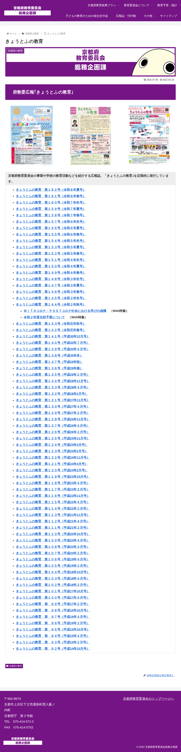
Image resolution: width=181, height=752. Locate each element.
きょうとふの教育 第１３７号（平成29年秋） (49, 362)
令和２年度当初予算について (44, 317)
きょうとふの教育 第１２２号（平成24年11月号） (53, 457)
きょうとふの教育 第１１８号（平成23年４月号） (52, 483)
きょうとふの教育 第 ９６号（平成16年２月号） (52, 623)
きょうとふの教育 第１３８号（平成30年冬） (49, 355)
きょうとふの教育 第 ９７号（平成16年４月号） (52, 616)
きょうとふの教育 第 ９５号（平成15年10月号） (53, 629)
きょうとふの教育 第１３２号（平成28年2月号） (52, 393)
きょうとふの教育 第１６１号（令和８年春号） (51, 196)
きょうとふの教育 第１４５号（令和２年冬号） (51, 298)
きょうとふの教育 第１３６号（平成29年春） (49, 368)
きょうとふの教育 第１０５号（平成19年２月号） (52, 565)
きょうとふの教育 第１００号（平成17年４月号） (52, 597)
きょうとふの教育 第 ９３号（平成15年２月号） (52, 642)
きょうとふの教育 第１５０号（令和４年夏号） (51, 266)
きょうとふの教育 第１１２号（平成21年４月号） (52, 521)
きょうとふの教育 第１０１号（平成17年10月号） (53, 591)
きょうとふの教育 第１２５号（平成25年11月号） (53, 438)
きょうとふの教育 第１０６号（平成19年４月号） (52, 559)
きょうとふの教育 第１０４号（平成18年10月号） (53, 572)
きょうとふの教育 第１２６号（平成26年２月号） (52, 432)
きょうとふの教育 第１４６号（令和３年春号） (51, 291)
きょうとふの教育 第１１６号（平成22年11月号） (53, 495)
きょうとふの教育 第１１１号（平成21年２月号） (52, 527)
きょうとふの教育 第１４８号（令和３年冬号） (51, 279)
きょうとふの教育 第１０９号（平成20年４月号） (52, 540)
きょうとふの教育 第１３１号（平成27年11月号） (53, 400)
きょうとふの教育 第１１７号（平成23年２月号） (52, 489)
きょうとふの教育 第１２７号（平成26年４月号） (52, 425)
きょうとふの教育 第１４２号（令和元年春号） (51, 330)
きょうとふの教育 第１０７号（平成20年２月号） (52, 553)
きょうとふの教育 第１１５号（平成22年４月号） (52, 502)
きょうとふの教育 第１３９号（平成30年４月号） (52, 349)
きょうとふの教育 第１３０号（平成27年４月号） (52, 406)
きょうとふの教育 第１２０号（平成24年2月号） (52, 470)
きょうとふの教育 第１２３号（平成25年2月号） (52, 451)
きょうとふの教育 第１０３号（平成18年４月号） (52, 578)
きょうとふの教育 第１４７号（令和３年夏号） (51, 285)
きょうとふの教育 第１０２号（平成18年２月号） (52, 585)
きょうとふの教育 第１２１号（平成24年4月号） (52, 464)
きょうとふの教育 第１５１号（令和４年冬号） (51, 260)
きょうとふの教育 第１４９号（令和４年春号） (51, 272)
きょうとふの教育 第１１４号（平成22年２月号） (52, 508)
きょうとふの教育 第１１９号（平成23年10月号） (53, 476)
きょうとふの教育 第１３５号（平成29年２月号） (52, 374)
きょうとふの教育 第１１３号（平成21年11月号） (53, 515)
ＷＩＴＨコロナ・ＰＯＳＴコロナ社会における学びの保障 (65, 311)
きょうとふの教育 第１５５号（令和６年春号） (51, 234)
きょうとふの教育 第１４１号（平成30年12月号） (53, 336)
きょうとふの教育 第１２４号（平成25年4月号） (52, 444)
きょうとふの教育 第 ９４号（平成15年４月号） (52, 636)
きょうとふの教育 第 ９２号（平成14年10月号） (53, 648)
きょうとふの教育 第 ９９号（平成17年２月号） (52, 604)
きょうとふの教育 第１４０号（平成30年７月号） (52, 342)
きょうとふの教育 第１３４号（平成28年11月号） (53, 381)
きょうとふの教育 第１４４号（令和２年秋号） (51, 304)
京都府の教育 (15, 666)
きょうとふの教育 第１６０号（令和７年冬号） (51, 202)
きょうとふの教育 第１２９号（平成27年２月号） (52, 413)
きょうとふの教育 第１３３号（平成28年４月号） (52, 387)
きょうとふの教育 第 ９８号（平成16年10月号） (53, 610)
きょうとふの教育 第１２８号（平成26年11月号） (53, 419)
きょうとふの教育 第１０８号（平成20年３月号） (52, 547)
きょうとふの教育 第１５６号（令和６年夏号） (51, 228)
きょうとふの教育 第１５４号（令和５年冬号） (51, 240)
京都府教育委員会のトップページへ (148, 698)
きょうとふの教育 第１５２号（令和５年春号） (51, 253)
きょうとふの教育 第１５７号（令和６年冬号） (51, 221)
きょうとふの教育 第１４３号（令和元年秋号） (51, 323)
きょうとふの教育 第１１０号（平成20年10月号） (53, 534)
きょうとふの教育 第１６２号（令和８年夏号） (51, 189)
